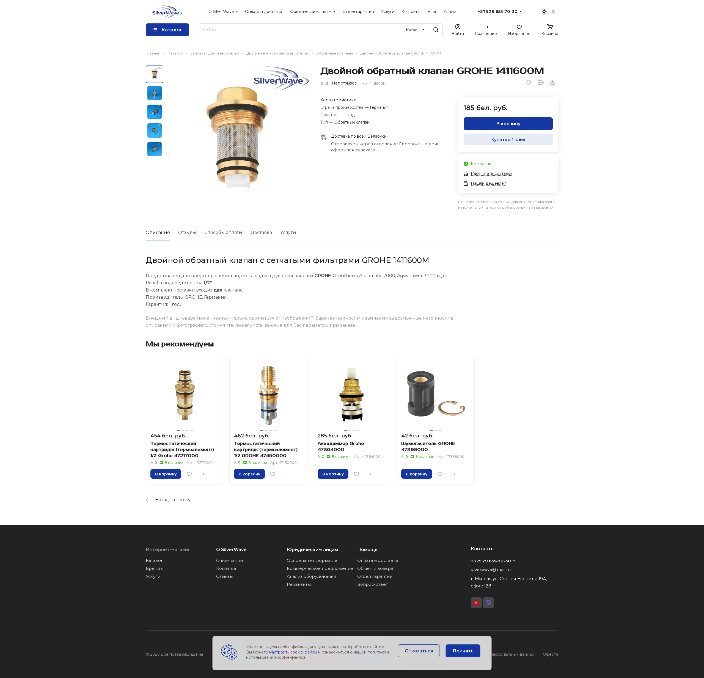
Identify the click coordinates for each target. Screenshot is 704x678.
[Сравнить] (541, 82)
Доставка (261, 232)
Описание (158, 232)
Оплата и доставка (377, 560)
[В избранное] (528, 82)
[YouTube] (476, 602)
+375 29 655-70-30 (497, 11)
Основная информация (313, 560)
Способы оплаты (223, 232)
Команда (226, 568)
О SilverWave (231, 549)
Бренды (155, 568)
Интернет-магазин (168, 549)
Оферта (550, 654)
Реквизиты (299, 584)
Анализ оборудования (311, 576)
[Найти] (436, 29)
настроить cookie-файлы (293, 652)
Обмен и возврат (376, 568)
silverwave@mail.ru (491, 569)
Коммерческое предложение (320, 568)
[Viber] (488, 602)
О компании (229, 560)
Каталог (154, 560)
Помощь (367, 549)
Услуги (288, 232)
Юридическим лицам (312, 549)
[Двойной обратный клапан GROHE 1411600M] (238, 137)
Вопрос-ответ (372, 584)
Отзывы (187, 232)
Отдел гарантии (374, 576)
